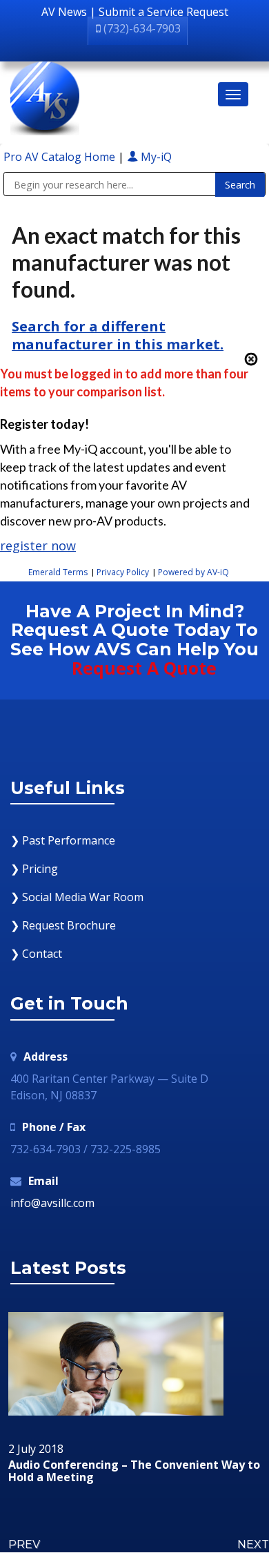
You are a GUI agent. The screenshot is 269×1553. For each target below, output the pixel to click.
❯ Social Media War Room (76, 897)
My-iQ (155, 156)
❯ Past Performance (62, 840)
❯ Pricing (34, 868)
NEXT (253, 1544)
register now (38, 545)
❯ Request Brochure (63, 925)
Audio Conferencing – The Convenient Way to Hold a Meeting (134, 1471)
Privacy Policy (123, 572)
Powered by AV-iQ (193, 572)
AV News (64, 11)
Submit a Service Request (163, 11)
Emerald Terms (58, 572)
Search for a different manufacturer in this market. (117, 335)
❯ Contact (36, 953)
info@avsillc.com (52, 1202)
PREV (24, 1544)
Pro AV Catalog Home (60, 156)
